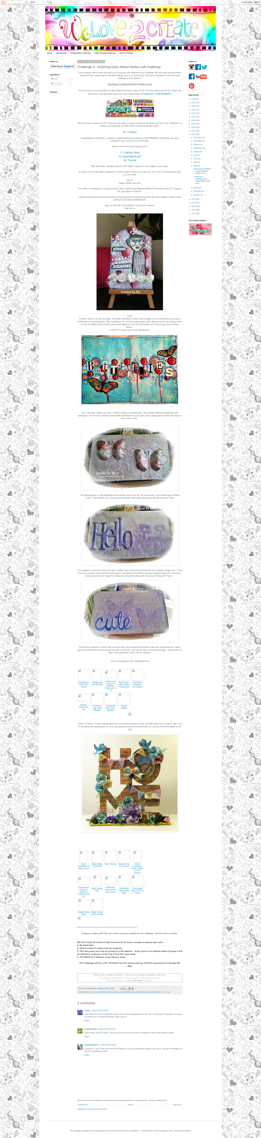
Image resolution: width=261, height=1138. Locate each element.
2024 (193, 106)
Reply (86, 1020)
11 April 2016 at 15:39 (107, 1045)
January (197, 195)
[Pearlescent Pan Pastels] (97, 680)
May (195, 162)
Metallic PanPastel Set (83, 707)
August (196, 152)
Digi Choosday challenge (105, 53)
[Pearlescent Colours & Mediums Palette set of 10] (110, 677)
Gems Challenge (126, 53)
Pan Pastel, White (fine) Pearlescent (124, 684)
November (198, 141)
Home (49, 53)
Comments (58, 84)
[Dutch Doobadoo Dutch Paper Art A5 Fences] (137, 861)
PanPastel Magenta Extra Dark (137, 684)
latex (171, 1131)
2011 (193, 213)
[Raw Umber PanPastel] (97, 861)
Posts (55, 79)
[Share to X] (126, 988)
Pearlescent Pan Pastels (97, 683)
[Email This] (121, 988)
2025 (193, 103)
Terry (83, 413)
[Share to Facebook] (129, 988)
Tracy (168, 992)
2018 (193, 127)
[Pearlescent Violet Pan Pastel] (83, 680)
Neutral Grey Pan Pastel (124, 865)
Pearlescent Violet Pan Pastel (84, 684)
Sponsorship (61, 53)
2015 (193, 199)
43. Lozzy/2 (130, 131)
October (196, 144)
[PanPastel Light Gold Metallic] (97, 703)
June (195, 159)
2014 (193, 203)
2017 (193, 131)
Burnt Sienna (110, 864)
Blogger (187, 1131)
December (198, 138)
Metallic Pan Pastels (143, 992)
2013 (193, 206)
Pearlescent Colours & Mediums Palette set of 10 (110, 685)
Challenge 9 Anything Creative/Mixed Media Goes (202, 171)
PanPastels (156, 992)
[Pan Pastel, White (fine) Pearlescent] (124, 680)
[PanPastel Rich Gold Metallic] (110, 703)
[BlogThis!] (124, 988)
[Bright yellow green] (83, 909)
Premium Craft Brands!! (157, 93)
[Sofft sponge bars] (97, 886)
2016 (193, 134)
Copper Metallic (124, 707)
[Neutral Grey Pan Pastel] (124, 861)
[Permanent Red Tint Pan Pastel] (137, 886)
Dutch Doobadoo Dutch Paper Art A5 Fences (137, 868)
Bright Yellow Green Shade (97, 913)
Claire (92, 992)
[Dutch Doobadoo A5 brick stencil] (83, 861)
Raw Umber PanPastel (97, 865)
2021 (193, 117)
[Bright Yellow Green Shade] (97, 909)
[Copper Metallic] (124, 703)
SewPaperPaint (91, 1045)
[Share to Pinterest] (132, 988)
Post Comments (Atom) (97, 1109)
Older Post (177, 1105)
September (198, 148)
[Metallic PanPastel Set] (83, 701)
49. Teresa (129, 160)
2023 (193, 110)
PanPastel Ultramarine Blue (124, 890)
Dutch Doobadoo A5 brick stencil (84, 866)
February (197, 191)
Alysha (130, 180)
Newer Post (82, 1105)
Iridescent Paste (113, 992)
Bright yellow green (83, 913)
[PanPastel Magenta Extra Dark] (137, 680)
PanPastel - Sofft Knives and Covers (110, 889)
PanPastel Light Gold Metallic (97, 708)
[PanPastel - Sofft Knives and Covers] (110, 884)
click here (137, 980)
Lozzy (86, 1011)
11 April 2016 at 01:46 (106, 1029)
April (195, 166)
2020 (193, 120)
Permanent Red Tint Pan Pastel (137, 890)
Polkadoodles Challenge (80, 53)
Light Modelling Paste (127, 992)
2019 (193, 124)
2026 (193, 99)
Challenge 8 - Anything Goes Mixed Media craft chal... (201, 180)
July (195, 155)
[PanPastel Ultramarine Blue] (124, 886)
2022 (193, 113)
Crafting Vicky (90, 1029)
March (196, 188)
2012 (193, 210)
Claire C (81, 724)
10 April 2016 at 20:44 (99, 1011)
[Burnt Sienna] (110, 861)
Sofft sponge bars (97, 889)
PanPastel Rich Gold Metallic (110, 708)
